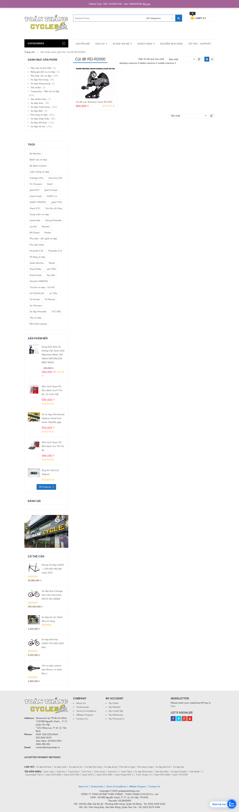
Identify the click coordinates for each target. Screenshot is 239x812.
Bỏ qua (146, 4)
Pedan (47, 232)
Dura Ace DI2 (55, 178)
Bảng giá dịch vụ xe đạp (43, 72)
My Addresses (116, 715)
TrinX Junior (99, 771)
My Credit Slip (116, 711)
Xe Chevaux (36, 305)
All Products (45, 487)
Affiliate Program (84, 715)
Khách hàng (144, 43)
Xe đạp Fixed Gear (40, 107)
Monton (46, 226)
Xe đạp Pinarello (38, 311)
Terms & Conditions (86, 711)
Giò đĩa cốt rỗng (53, 208)
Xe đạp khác (37, 103)
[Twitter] (178, 718)
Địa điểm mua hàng (171, 43)
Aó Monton (35, 153)
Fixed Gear (73, 771)
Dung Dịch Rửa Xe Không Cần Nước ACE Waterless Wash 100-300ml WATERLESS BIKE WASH (53, 354)
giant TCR (56, 202)
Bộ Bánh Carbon (38, 165)
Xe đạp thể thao (39, 122)
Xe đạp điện (37, 111)
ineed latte (35, 220)
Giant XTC (35, 208)
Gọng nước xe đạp (39, 214)
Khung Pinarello (53, 220)
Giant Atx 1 (113, 771)
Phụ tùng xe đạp (39, 114)
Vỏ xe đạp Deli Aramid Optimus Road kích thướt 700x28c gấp (53, 418)
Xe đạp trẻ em (38, 126)
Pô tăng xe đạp (37, 257)
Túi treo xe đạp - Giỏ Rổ (42, 287)
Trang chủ (29, 52)
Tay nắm (50, 275)
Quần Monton (37, 263)
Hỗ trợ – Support (199, 43)
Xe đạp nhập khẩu (40, 118)
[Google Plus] (184, 718)
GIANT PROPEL (38, 202)
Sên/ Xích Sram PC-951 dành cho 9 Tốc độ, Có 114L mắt (52, 390)
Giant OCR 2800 (104, 774)
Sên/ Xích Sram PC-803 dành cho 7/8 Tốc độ (53, 446)
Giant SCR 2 (88, 774)
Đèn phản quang (38, 323)
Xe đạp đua (178, 767)
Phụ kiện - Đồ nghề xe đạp (43, 238)
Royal (52, 263)
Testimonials (82, 707)
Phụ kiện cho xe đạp (41, 75)
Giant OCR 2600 (162, 774)
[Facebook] (173, 718)
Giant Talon (126, 771)
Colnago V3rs (37, 178)
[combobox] (159, 18)
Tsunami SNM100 (39, 281)
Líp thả (33, 226)
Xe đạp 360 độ (121, 43)
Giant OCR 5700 (71, 774)
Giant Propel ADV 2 (124, 774)
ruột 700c (51, 269)
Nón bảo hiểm (161, 771)
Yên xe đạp (35, 317)
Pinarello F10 (36, 250)
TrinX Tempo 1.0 (144, 774)
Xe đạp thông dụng (40, 83)
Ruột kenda (35, 275)
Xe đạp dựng (110, 767)
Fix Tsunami (36, 184)
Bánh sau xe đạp (38, 159)
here (173, 706)
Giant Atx (61, 771)
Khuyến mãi (83, 43)
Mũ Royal (34, 232)
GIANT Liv (52, 196)
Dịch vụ (100, 43)
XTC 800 (56, 311)
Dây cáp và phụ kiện (41, 68)
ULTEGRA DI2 (37, 293)
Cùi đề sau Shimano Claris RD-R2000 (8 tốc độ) (100, 102)
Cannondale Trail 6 (34, 774)
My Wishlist (114, 707)
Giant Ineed (36, 196)
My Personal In (116, 718)
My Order (114, 703)
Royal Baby (35, 269)
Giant (50, 184)
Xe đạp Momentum (144, 771)
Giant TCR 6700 (180, 774)
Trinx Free (86, 771)
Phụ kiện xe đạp (127, 767)
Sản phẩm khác (39, 99)
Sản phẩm (36, 87)
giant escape (51, 190)
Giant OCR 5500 (53, 774)
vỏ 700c (53, 293)
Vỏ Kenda (35, 299)
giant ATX (34, 190)
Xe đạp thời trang (39, 79)
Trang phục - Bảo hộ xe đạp (45, 91)
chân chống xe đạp (39, 171)
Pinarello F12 (55, 250)
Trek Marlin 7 (195, 771)
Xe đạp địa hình (163, 767)
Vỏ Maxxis (50, 299)
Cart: (199, 17)
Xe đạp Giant (60, 767)
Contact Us (82, 718)
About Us (81, 703)
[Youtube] (190, 718)
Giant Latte (48, 771)
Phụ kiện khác (37, 244)
